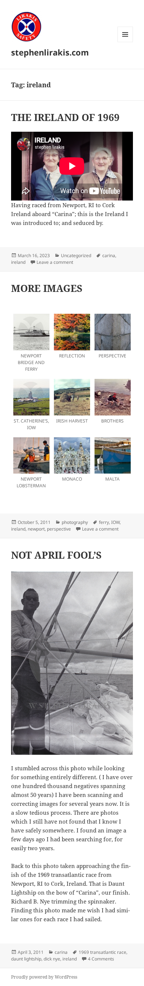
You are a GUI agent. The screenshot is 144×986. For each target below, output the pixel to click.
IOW (115, 522)
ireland (18, 262)
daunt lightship (26, 959)
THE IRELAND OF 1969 (65, 117)
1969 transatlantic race (102, 952)
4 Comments (101, 959)
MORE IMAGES (46, 288)
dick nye (52, 959)
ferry (104, 522)
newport (36, 529)
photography (75, 522)
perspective (59, 529)
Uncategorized (76, 255)
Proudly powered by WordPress (44, 977)
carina (108, 255)
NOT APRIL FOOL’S (56, 555)
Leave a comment (55, 262)
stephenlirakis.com (50, 52)
